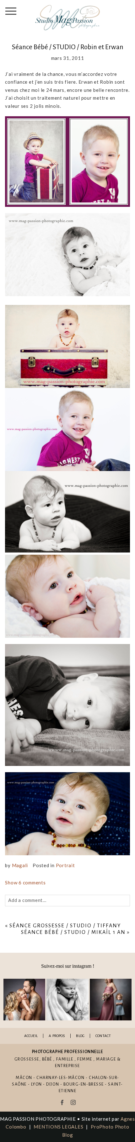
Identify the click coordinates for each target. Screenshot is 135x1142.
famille (64, 1059)
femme (84, 1059)
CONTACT (103, 1036)
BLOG (80, 1036)
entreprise (67, 1066)
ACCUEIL (31, 1036)
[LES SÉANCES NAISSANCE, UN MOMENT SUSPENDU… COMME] (67, 999)
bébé (47, 1059)
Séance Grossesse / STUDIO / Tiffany (65, 926)
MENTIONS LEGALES (58, 1126)
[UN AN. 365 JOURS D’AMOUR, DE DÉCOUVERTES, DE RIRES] (24, 999)
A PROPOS (57, 1036)
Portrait (65, 865)
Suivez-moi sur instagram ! (67, 966)
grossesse (26, 1059)
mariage (106, 1059)
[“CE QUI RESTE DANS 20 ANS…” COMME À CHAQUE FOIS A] (111, 999)
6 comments (25, 882)
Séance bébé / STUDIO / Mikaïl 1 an (73, 932)
